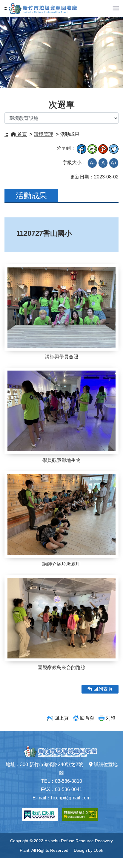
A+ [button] (114, 162)
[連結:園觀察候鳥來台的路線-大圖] (61, 618)
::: (5, 8)
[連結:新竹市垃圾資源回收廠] (44, 8)
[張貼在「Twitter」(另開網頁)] (114, 148)
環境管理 (43, 134)
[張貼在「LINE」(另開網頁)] (92, 148)
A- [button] (92, 162)
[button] (115, 7)
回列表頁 (102, 688)
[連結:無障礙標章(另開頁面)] (80, 814)
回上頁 (61, 718)
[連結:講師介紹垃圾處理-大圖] (61, 514)
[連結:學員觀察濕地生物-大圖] (61, 411)
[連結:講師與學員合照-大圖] (61, 307)
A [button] (103, 162)
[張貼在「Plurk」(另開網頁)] (103, 148)
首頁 (21, 134)
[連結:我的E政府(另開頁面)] (40, 814)
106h (98, 850)
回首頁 (87, 718)
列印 (110, 718)
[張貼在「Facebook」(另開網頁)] (81, 148)
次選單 (62, 104)
